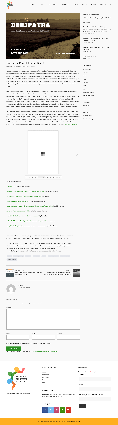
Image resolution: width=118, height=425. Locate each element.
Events (75, 5)
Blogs (84, 5)
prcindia (19, 67)
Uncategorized (87, 112)
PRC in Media (86, 99)
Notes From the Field (88, 96)
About (32, 5)
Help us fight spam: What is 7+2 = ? (91, 394)
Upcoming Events (87, 116)
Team (41, 5)
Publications (31, 67)
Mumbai (28, 256)
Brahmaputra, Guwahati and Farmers (17, 201)
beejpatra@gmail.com (71, 124)
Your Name (82, 374)
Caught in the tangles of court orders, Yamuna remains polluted (26, 226)
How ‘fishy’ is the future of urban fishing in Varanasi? (22, 216)
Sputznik (78, 422)
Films (84, 89)
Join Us (93, 5)
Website (59, 334)
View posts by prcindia (24, 287)
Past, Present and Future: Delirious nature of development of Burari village (29, 206)
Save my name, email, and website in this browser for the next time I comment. (30, 343)
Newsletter (36, 256)
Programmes (52, 5)
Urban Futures (65, 256)
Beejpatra (25, 67)
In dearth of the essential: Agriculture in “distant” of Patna (26, 221)
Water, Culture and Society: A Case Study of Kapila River (23, 196)
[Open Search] (111, 5)
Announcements (87, 69)
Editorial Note (10, 186)
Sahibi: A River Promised (89, 56)
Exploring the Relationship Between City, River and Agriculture (25, 191)
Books (84, 79)
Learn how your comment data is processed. (45, 352)
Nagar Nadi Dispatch (88, 92)
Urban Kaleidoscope (88, 119)
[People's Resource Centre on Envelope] (62, 410)
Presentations (86, 102)
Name (8, 334)
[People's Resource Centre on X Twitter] (51, 410)
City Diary (85, 82)
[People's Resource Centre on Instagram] (56, 410)
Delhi (9, 256)
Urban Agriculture (53, 256)
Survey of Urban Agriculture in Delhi (17, 211)
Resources (65, 5)
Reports (85, 109)
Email (33, 334)
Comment (9, 307)
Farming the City (18, 256)
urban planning (12, 260)
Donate (103, 5)
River (44, 256)
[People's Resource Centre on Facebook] (45, 410)
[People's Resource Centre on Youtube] (68, 410)
